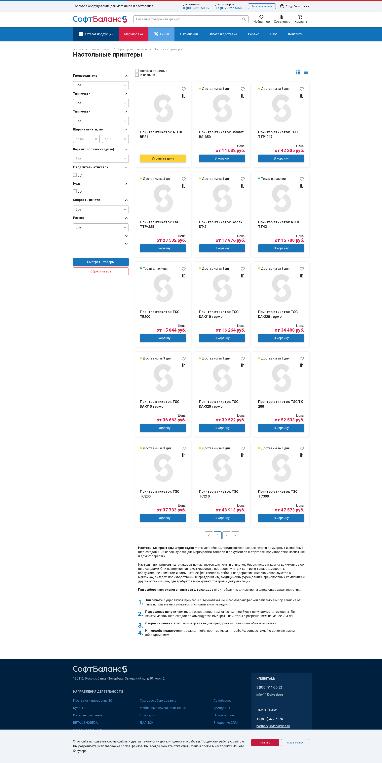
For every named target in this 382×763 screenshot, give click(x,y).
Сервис (253, 34)
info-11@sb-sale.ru (269, 694)
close (96, 139)
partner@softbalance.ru (273, 726)
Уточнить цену (163, 158)
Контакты (295, 34)
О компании (189, 34)
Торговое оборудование (158, 700)
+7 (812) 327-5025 (228, 8)
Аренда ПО (221, 708)
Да (80, 175)
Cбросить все (101, 271)
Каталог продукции (98, 34)
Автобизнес (222, 700)
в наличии (147, 75)
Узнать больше (295, 742)
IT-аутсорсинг (223, 715)
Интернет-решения (87, 715)
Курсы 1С (80, 708)
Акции (164, 34)
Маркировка (133, 34)
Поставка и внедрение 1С (92, 700)
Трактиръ (147, 715)
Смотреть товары (101, 262)
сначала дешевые (153, 71)
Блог (273, 34)
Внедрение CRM (225, 723)
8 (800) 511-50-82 (196, 8)
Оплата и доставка (223, 34)
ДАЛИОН (146, 723)
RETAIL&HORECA (85, 723)
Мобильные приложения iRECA (163, 708)
